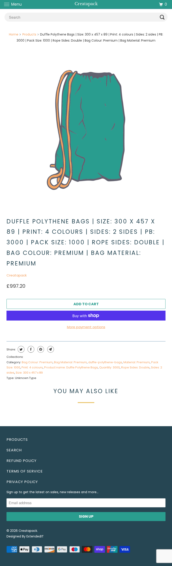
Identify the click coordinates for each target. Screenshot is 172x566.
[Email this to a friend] (50, 349)
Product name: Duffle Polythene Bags (71, 367)
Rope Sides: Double (135, 367)
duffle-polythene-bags (105, 362)
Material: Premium (136, 362)
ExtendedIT (35, 536)
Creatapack (16, 275)
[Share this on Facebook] (30, 349)
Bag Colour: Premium (37, 362)
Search (14, 450)
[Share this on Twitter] (20, 349)
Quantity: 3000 (109, 367)
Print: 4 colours (32, 367)
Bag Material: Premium (70, 362)
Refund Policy (21, 460)
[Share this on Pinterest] (40, 349)
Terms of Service (24, 471)
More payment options (86, 327)
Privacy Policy (22, 481)
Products (29, 34)
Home (13, 34)
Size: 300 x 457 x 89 (29, 372)
